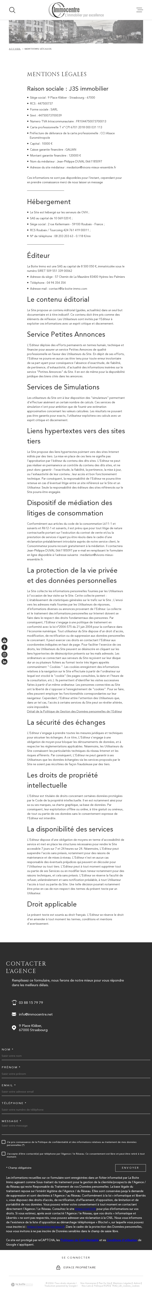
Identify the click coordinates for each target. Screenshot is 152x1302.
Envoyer (130, 1167)
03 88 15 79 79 (31, 1002)
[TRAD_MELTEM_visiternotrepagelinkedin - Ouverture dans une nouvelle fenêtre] (4, 662)
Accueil (15, 48)
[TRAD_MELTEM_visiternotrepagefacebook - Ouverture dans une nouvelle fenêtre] (4, 647)
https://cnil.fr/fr (85, 1209)
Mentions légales (122, 1283)
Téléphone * (14, 1103)
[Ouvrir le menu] (139, 10)
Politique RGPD (102, 1286)
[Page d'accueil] (76, 10)
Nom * (8, 1049)
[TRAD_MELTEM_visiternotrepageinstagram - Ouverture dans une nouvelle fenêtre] (4, 654)
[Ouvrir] (12, 10)
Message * (12, 1121)
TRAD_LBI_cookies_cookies (126, 1286)
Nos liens (87, 1286)
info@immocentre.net (36, 1014)
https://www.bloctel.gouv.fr (46, 1226)
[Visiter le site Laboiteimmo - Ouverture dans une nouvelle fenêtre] (22, 1284)
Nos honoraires (88, 1283)
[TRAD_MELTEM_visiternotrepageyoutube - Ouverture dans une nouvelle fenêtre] (4, 640)
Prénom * (11, 1067)
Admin (137, 1283)
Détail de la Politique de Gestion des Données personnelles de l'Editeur (74, 711)
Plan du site (105, 1283)
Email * (9, 1085)
